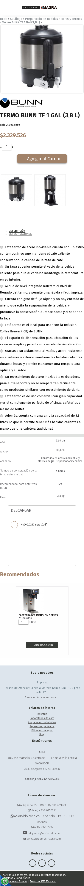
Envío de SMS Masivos (43, 881)
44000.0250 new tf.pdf (34, 524)
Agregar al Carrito (43, 644)
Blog (42, 734)
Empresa (42, 682)
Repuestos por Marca (42, 726)
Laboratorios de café (42, 718)
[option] (42, 59)
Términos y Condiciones (16, 878)
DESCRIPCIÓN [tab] (17, 230)
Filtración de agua (42, 730)
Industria (42, 714)
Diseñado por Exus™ (15, 881)
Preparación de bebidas (42, 722)
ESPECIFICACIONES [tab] (20, 233)
